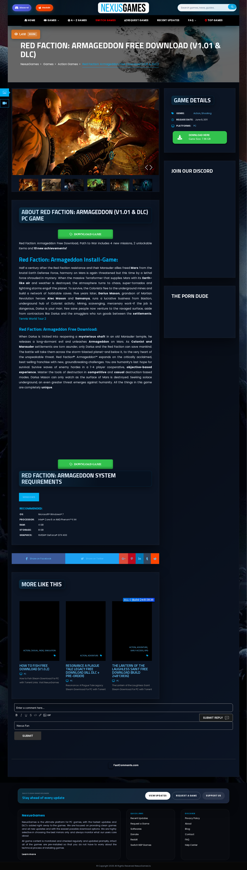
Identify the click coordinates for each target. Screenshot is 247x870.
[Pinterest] (132, 558)
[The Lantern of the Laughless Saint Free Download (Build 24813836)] (132, 631)
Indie (41, 650)
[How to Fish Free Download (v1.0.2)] (39, 631)
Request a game (186, 795)
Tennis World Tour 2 (32, 319)
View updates (158, 795)
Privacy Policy (192, 818)
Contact (189, 834)
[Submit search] (232, 6)
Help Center (191, 844)
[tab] (4, 92)
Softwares (136, 829)
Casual (34, 650)
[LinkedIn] (140, 558)
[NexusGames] (123, 7)
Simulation (50, 650)
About (188, 823)
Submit (27, 735)
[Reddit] (155, 558)
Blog (187, 829)
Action (26, 650)
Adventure (93, 655)
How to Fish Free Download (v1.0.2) (34, 667)
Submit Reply (213, 717)
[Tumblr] (147, 558)
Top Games (215, 20)
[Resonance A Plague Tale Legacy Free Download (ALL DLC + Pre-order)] (86, 631)
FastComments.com (126, 765)
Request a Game (140, 823)
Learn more (29, 854)
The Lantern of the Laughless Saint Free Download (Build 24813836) (130, 670)
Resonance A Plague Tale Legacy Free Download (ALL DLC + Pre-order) (82, 670)
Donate (135, 834)
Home (31, 20)
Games (52, 20)
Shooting (206, 113)
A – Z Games (78, 20)
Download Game (87, 234)
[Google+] (123, 558)
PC (25, 674)
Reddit (134, 839)
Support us (213, 795)
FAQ (190, 20)
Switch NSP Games (141, 844)
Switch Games (105, 20)
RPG (146, 650)
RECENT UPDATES (168, 20)
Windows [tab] (29, 497)
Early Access (137, 650)
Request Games (138, 20)
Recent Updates (139, 818)
